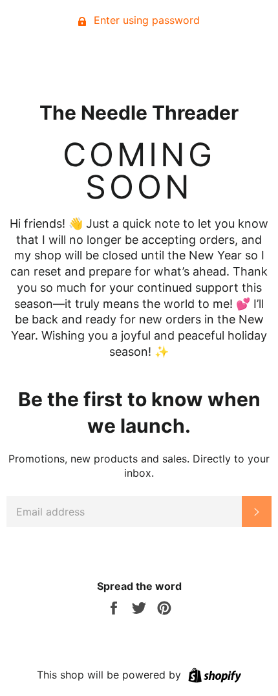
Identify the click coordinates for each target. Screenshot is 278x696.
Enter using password (145, 20)
